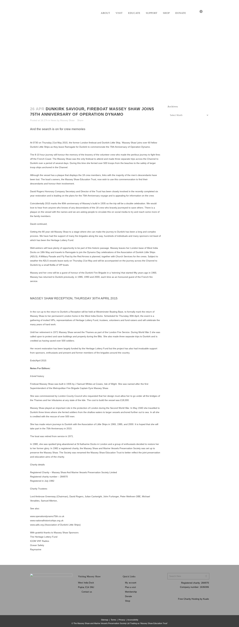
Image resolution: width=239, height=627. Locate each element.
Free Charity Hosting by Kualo (193, 599)
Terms (113, 620)
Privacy (122, 620)
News (53, 120)
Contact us (87, 592)
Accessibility (132, 620)
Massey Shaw (67, 120)
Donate (128, 596)
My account (130, 582)
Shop (127, 601)
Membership (131, 592)
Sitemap (104, 620)
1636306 (204, 587)
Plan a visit (130, 587)
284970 (205, 582)
